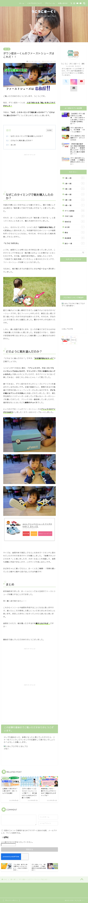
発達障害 (74, 238)
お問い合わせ (63, 3)
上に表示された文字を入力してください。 (17, 842)
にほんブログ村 (67, 329)
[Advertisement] (29, 172)
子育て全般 (74, 216)
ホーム (21, 3)
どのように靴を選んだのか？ (22, 140)
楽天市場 (26, 534)
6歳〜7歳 (74, 205)
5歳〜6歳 (74, 200)
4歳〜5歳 (74, 194)
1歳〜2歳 (6, 49)
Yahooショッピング (45, 534)
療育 (74, 233)
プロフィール (50, 3)
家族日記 (74, 222)
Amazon (34, 534)
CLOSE (49, 130)
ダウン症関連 (74, 211)
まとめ (13, 145)
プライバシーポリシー (11, 900)
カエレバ (34, 529)
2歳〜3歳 (74, 183)
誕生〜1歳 (74, 243)
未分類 (74, 227)
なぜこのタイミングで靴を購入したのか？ (27, 136)
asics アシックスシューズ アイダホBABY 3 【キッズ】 (37, 525)
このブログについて (34, 3)
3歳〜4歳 (74, 189)
